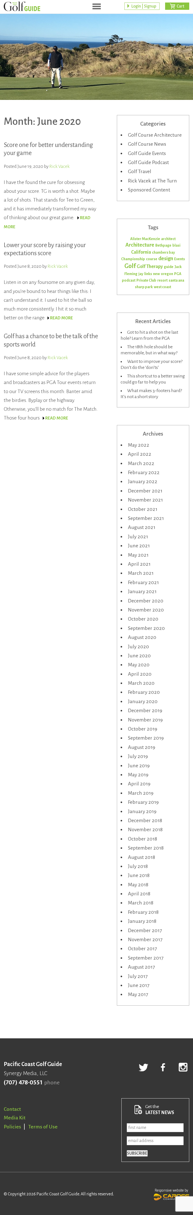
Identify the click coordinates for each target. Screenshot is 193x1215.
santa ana (176, 280)
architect (168, 239)
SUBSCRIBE (137, 1153)
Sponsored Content (149, 190)
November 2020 (146, 610)
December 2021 (145, 490)
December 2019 (145, 710)
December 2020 (145, 600)
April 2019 (139, 783)
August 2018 (141, 857)
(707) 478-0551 (23, 1083)
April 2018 (139, 893)
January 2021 (142, 591)
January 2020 (143, 701)
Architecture (139, 245)
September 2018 (146, 848)
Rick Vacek (59, 166)
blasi (176, 245)
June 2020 (139, 655)
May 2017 (138, 994)
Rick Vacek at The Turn (152, 180)
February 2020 (144, 692)
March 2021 (141, 573)
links (148, 274)
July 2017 (138, 976)
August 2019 (141, 747)
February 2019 (143, 802)
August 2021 (141, 527)
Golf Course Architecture (155, 135)
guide (168, 267)
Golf (130, 266)
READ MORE (61, 318)
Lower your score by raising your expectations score (45, 249)
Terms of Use (43, 1126)
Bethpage (163, 245)
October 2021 (142, 509)
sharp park (144, 287)
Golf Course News (147, 144)
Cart (180, 6)
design (165, 258)
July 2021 (138, 536)
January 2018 (142, 921)
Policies (12, 1126)
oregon (167, 274)
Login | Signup (143, 6)
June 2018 (139, 875)
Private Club (146, 280)
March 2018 (140, 902)
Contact (12, 1109)
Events (179, 259)
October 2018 (142, 839)
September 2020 (146, 628)
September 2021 (146, 518)
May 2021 (138, 555)
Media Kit (14, 1117)
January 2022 (142, 481)
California (141, 252)
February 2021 (143, 582)
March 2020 (141, 683)
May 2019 (138, 774)
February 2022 (144, 472)
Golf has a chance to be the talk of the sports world (51, 340)
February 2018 (143, 912)
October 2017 (142, 948)
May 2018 (138, 884)
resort (162, 280)
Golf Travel (139, 171)
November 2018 (145, 829)
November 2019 (145, 720)
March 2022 (141, 463)
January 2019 (142, 811)
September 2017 (145, 958)
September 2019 (146, 738)
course (151, 259)
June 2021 (139, 545)
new (156, 274)
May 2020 (139, 664)
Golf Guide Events (147, 153)
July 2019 (138, 756)
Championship (133, 259)
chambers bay (163, 252)
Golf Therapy (150, 266)
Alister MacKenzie (145, 239)
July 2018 (138, 866)
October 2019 (142, 729)
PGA (177, 274)
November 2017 (145, 939)
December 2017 (145, 930)
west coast (162, 287)
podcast (128, 280)
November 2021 (145, 500)
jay (140, 274)
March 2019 (141, 793)
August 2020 (142, 637)
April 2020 (140, 674)
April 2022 (139, 454)
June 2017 (138, 985)
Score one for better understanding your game (48, 148)
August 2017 (141, 967)
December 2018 (145, 820)
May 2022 (138, 445)
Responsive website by (171, 1190)
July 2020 (138, 646)
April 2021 (139, 564)
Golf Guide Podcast (148, 162)
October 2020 (143, 619)
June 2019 (139, 765)
